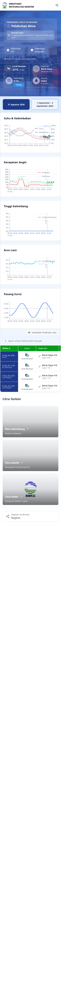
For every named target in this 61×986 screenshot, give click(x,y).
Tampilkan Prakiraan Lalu (44, 332)
